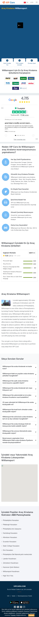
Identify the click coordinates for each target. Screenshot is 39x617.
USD (31, 2)
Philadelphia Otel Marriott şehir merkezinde (17, 554)
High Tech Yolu (8, 576)
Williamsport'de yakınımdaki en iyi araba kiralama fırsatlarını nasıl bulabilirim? (16, 396)
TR (27, 2)
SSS (8, 596)
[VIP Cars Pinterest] (21, 607)
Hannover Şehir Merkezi (11, 567)
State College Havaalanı (11, 546)
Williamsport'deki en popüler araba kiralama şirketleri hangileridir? (18, 375)
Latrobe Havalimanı (9, 559)
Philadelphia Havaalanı (11, 520)
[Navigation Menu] (36, 2)
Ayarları (13, 615)
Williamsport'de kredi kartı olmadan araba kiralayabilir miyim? (17, 411)
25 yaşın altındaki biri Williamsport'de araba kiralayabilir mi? (18, 403)
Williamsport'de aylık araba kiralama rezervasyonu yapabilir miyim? (15, 382)
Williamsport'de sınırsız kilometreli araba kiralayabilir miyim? (17, 432)
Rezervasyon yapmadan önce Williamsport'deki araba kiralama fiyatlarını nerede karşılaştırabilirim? (17, 440)
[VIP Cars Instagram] (24, 607)
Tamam (31, 615)
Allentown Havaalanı (10, 537)
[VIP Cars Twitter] (18, 607)
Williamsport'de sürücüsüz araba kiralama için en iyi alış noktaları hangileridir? (17, 418)
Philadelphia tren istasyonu (12, 529)
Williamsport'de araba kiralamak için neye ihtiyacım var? (17, 389)
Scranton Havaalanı (9, 541)
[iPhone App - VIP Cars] (24, 602)
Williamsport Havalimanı (11, 571)
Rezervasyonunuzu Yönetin (25, 596)
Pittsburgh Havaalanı (10, 524)
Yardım (13, 596)
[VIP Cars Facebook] (15, 607)
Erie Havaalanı (8, 550)
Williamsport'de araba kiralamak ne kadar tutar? (17, 367)
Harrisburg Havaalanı (10, 533)
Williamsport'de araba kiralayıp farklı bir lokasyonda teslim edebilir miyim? (16, 425)
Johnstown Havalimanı (10, 563)
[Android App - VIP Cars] (14, 602)
